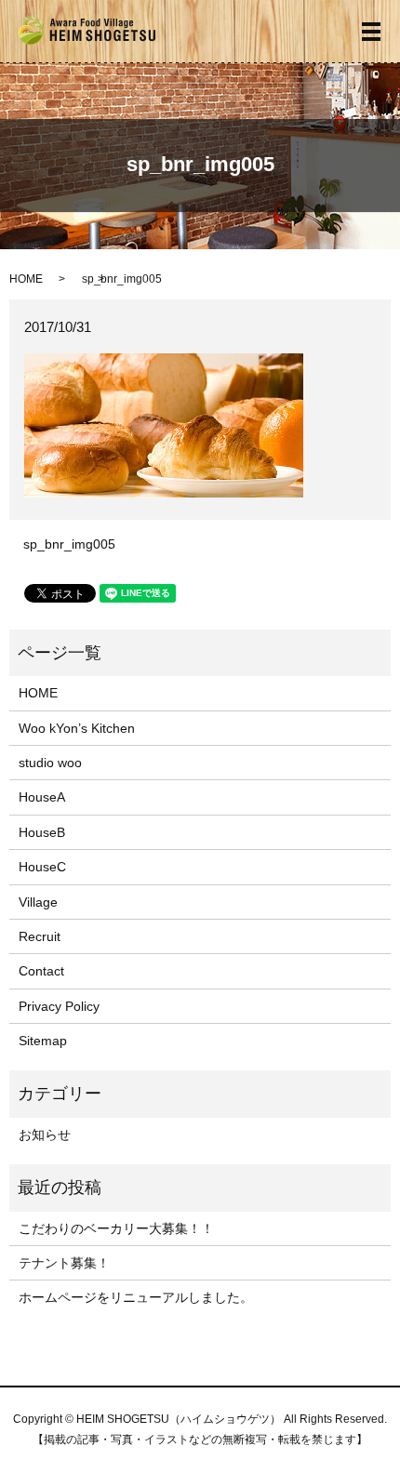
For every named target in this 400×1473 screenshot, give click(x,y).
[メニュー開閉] (371, 31)
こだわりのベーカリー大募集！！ (116, 1228)
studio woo (50, 762)
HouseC (42, 866)
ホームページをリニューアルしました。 (136, 1297)
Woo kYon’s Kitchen (77, 728)
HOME (26, 278)
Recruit (39, 936)
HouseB (42, 832)
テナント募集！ (64, 1262)
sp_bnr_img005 (69, 544)
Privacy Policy (59, 1006)
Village (38, 902)
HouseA (42, 797)
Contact (41, 970)
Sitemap (43, 1040)
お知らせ (45, 1134)
